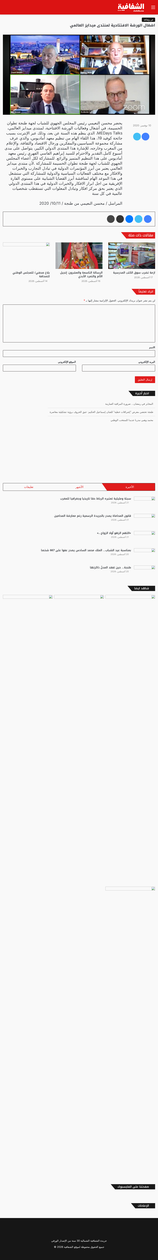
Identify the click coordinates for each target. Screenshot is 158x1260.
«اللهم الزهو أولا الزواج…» (114, 533)
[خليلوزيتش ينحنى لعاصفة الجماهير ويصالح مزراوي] (28, 609)
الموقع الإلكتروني (67, 361)
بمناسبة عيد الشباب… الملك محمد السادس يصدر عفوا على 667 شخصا (86, 550)
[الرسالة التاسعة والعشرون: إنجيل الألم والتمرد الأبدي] (78, 255)
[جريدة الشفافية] (131, 7)
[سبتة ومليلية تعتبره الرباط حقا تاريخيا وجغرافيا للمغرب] (144, 504)
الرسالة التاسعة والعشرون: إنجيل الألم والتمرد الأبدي (81, 274)
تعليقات (28, 487)
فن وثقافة (148, 19)
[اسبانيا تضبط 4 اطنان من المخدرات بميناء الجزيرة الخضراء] (130, 609)
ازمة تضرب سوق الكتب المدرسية (134, 272)
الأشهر (79, 487)
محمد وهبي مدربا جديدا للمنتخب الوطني (132, 420)
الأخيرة (130, 487)
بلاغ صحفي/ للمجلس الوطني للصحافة (31, 274)
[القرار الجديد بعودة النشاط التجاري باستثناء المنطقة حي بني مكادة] (79, 740)
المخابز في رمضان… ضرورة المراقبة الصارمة (129, 403)
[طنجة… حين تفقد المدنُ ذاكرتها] (144, 572)
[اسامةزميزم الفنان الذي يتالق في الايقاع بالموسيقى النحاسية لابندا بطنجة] (130, 1032)
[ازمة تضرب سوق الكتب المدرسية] (131, 255)
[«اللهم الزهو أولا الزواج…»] (144, 538)
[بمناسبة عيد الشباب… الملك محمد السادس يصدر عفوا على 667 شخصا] (144, 555)
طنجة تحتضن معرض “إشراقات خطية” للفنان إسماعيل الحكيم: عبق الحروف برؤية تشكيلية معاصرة (101, 411)
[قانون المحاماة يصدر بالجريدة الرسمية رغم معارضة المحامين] (144, 521)
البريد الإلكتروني (146, 361)
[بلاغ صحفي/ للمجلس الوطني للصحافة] (26, 255)
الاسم (152, 347)
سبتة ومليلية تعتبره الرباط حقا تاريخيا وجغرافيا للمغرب (95, 498)
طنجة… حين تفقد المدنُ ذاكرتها (110, 567)
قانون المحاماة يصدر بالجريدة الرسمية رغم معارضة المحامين (92, 515)
